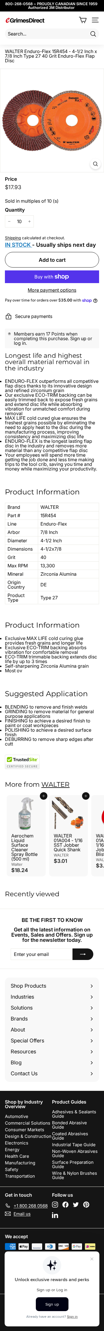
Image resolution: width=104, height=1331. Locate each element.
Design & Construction (28, 1136)
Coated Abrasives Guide (70, 1136)
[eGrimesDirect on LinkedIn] (55, 1215)
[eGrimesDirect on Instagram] (55, 1205)
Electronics (16, 1143)
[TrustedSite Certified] (22, 762)
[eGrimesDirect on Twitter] (76, 1205)
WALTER (55, 784)
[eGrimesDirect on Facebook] (65, 1205)
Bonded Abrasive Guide (69, 1125)
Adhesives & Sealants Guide (74, 1114)
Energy (12, 1149)
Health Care (17, 1156)
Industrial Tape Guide (74, 1144)
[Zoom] (95, 164)
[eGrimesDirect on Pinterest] (86, 1205)
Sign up (78, 338)
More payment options (52, 290)
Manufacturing (20, 1163)
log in (20, 343)
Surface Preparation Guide (73, 1164)
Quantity (15, 210)
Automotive (16, 1116)
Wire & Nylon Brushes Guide (74, 1175)
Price (11, 179)
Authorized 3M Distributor (51, 7)
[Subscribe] (83, 954)
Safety (11, 1169)
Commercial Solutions (27, 1123)
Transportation (20, 1176)
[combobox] (52, 34)
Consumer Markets (24, 1129)
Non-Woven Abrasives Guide (75, 1153)
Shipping (13, 238)
